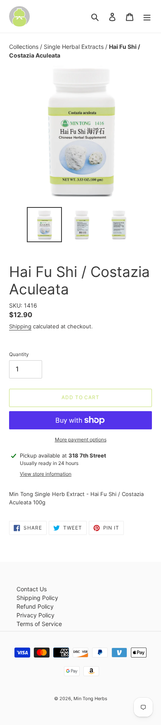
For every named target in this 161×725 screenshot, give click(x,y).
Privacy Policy (35, 615)
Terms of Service (39, 623)
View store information (45, 474)
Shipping (20, 326)
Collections (24, 46)
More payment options (81, 439)
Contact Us (32, 589)
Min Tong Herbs (90, 698)
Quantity (19, 354)
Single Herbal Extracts (74, 46)
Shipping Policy (37, 597)
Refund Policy (35, 606)
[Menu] (147, 16)
